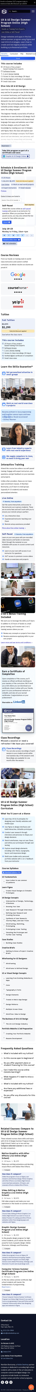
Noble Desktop (22, 1365)
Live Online (5, 185)
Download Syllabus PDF (12, 872)
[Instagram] (10, 1382)
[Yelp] (2, 1382)
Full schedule (10, 243)
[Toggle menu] (33, 11)
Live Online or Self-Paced (11, 32)
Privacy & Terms (27, 1390)
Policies (3, 191)
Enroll (18, 58)
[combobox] (19, 11)
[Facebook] (6, 1382)
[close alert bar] (35, 2)
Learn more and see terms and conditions (16, 642)
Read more (6, 1287)
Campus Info (6, 1352)
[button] (31, 1387)
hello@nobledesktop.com (10, 1333)
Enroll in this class (11, 240)
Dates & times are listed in (10, 196)
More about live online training (13, 528)
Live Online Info (7, 1358)
